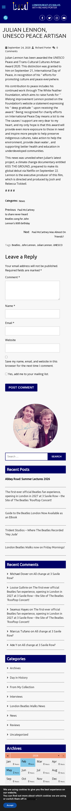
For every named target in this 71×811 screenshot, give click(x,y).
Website (10, 340)
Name (10, 306)
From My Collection (22, 687)
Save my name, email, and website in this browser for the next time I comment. (31, 364)
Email (9, 323)
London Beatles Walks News (27, 706)
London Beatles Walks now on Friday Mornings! (35, 547)
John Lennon (29, 245)
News (22, 201)
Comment (12, 277)
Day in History (19, 677)
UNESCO (58, 245)
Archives (15, 668)
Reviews (15, 725)
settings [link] (31, 798)
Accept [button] (10, 805)
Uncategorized (19, 734)
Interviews (16, 696)
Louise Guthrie (19, 587)
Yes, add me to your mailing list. (28, 374)
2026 (35, 755)
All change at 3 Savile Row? (38, 645)
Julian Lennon (44, 245)
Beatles (16, 245)
